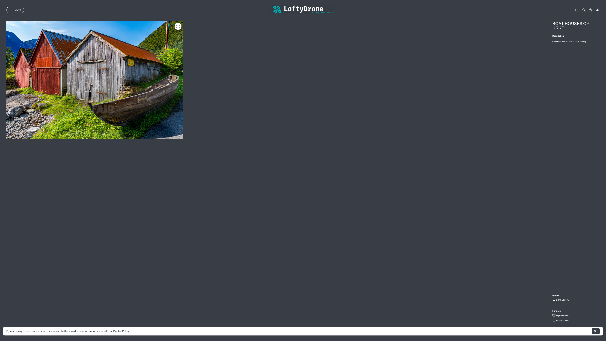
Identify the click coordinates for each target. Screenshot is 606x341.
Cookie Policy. (121, 331)
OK (595, 331)
